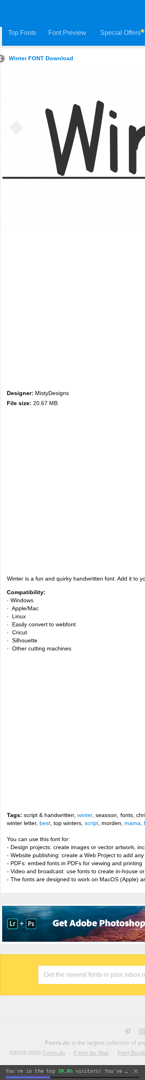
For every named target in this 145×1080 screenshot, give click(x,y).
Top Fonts (22, 32)
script (91, 823)
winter (84, 815)
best (44, 823)
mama (132, 823)
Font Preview (67, 32)
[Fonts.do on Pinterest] (128, 1032)
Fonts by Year (91, 1052)
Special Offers (120, 32)
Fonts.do (54, 1052)
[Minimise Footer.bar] (135, 1071)
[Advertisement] (72, 308)
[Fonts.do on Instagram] (142, 1032)
